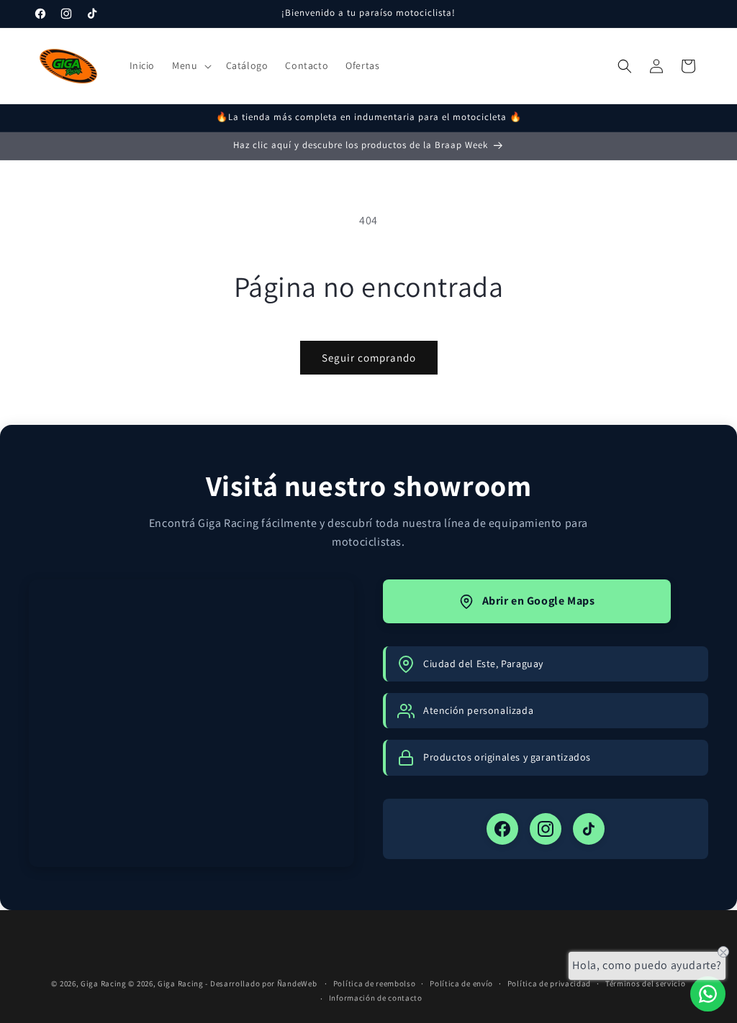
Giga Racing (104, 983)
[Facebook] (502, 829)
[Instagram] (545, 829)
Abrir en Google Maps (538, 600)
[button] (190, 65)
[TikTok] (589, 829)
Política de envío (461, 983)
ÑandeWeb (298, 983)
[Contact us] (707, 993)
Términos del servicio (645, 983)
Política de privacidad (549, 983)
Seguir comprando (369, 357)
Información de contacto (375, 998)
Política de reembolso (374, 983)
